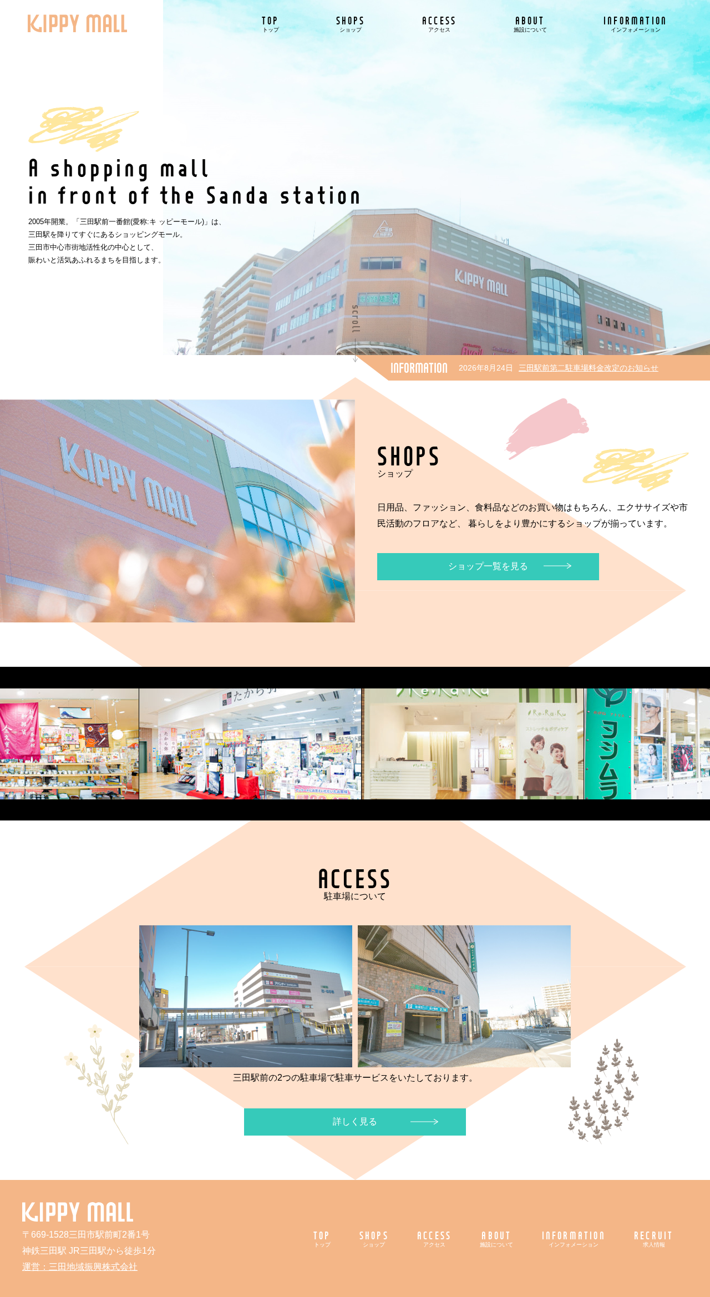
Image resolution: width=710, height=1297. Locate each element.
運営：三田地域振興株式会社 (80, 1266)
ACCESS (439, 23)
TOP (271, 23)
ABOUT (530, 23)
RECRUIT (653, 1238)
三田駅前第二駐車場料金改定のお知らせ (588, 367)
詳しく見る (355, 1121)
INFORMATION (635, 23)
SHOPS (351, 23)
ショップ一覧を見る (488, 566)
